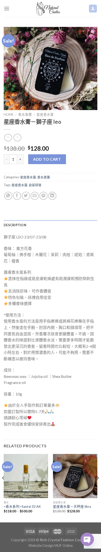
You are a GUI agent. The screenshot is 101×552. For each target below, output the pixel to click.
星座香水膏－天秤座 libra (72, 506)
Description (15, 225)
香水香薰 (25, 114)
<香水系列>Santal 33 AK (22, 506)
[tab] (50, 225)
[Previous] (3, 487)
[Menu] (7, 8)
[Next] (97, 487)
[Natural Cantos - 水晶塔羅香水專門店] (49, 8)
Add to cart (47, 159)
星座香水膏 (45, 114)
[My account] (93, 9)
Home (8, 114)
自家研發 (35, 185)
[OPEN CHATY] (87, 539)
